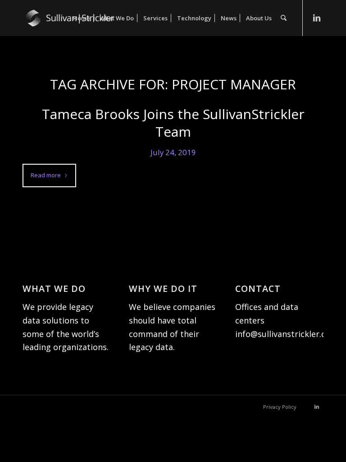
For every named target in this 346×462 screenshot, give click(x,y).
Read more (46, 175)
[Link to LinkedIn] (316, 17)
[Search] (283, 18)
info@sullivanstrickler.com (286, 333)
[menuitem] (81, 18)
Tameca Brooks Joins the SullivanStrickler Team (173, 123)
